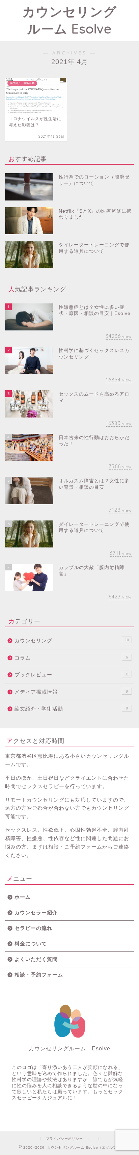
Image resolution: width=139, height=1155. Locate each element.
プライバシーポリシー (64, 1138)
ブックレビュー (72, 674)
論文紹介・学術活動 (71, 708)
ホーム (23, 897)
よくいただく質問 (36, 959)
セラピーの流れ (33, 928)
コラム (71, 658)
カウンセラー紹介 (36, 912)
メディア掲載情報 (71, 692)
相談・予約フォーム (39, 974)
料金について (31, 943)
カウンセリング (72, 640)
